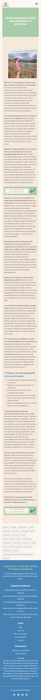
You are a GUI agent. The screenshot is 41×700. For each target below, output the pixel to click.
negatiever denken (8, 539)
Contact (20, 640)
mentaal (15, 535)
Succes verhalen (20, 637)
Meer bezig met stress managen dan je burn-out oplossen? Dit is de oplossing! (20, 615)
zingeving (6, 558)
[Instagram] (18, 695)
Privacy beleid (21, 654)
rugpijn (33, 543)
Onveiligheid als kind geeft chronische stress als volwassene (21, 603)
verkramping (28, 546)
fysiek (31, 527)
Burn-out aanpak (21, 634)
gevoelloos (16, 531)
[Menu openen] (36, 4)
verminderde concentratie (11, 550)
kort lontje (6, 535)
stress (5, 546)
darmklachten (22, 527)
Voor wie (20, 631)
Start (20, 627)
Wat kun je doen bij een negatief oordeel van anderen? (20, 591)
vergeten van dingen (16, 546)
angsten (5, 527)
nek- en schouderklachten (24, 539)
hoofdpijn (25, 531)
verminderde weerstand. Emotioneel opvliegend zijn (18, 554)
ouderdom (17, 543)
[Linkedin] (26, 695)
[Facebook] (14, 695)
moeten (22, 535)
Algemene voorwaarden (20, 650)
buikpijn (13, 527)
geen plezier (7, 531)
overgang (26, 543)
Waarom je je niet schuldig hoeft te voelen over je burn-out (20, 609)
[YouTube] (22, 695)
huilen (33, 531)
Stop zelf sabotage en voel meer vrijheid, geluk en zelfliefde (20, 597)
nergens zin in (7, 543)
